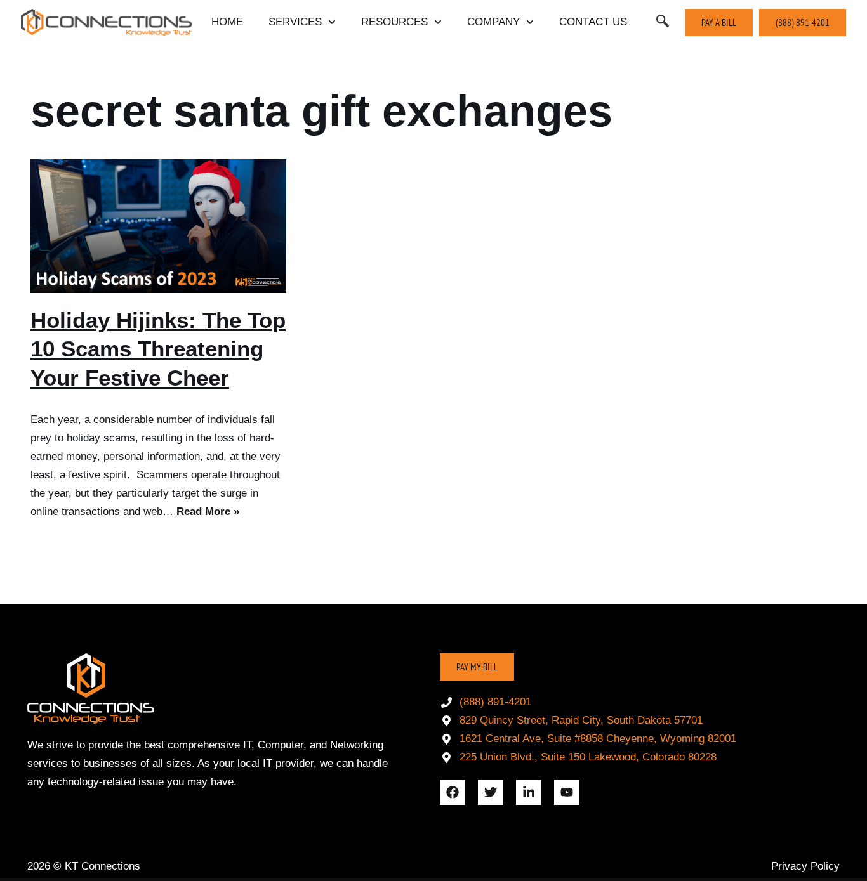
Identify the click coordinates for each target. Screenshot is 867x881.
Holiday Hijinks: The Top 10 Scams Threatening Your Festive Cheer (158, 349)
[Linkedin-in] (528, 792)
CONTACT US (593, 22)
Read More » (207, 512)
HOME (227, 22)
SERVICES (295, 22)
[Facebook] (452, 792)
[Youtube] (566, 792)
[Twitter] (490, 792)
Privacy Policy (805, 866)
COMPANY (493, 22)
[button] (662, 22)
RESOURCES (394, 22)
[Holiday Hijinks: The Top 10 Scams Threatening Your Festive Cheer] (158, 226)
